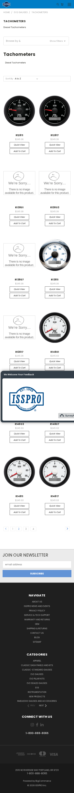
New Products (37, 696)
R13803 (54, 207)
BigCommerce (43, 780)
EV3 (37, 687)
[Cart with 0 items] (62, 4)
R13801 (19, 207)
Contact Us (37, 632)
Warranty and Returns (37, 619)
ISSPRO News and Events (37, 606)
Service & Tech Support (37, 615)
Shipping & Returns (37, 628)
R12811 (19, 135)
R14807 (54, 424)
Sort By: (10, 78)
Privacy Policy (37, 610)
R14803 (19, 424)
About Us (37, 601)
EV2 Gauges (37, 674)
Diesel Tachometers (14, 27)
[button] (36, 41)
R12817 (55, 135)
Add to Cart (19, 151)
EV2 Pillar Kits (37, 678)
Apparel (37, 660)
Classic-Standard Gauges (37, 669)
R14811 (19, 496)
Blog (37, 637)
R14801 (54, 352)
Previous (5, 789)
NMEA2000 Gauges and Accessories (37, 701)
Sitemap (37, 641)
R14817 (55, 496)
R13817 (19, 352)
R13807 (19, 279)
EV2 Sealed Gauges (37, 683)
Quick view (19, 144)
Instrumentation (37, 692)
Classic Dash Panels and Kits (37, 665)
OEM (37, 624)
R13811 (55, 279)
